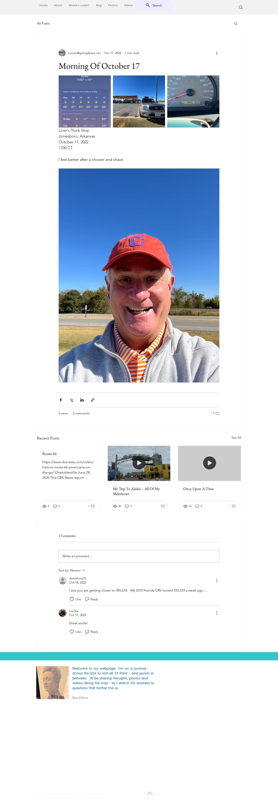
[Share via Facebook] (61, 400)
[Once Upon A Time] (209, 463)
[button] (235, 23)
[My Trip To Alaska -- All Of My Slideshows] (139, 463)
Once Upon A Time (198, 488)
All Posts (43, 23)
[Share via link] (93, 400)
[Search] (240, 7)
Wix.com (99, 793)
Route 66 (49, 453)
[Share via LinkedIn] (82, 400)
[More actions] (216, 53)
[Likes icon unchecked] (72, 599)
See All (236, 438)
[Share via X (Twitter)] (71, 400)
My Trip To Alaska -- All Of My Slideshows (136, 491)
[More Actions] (216, 580)
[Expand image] (85, 101)
